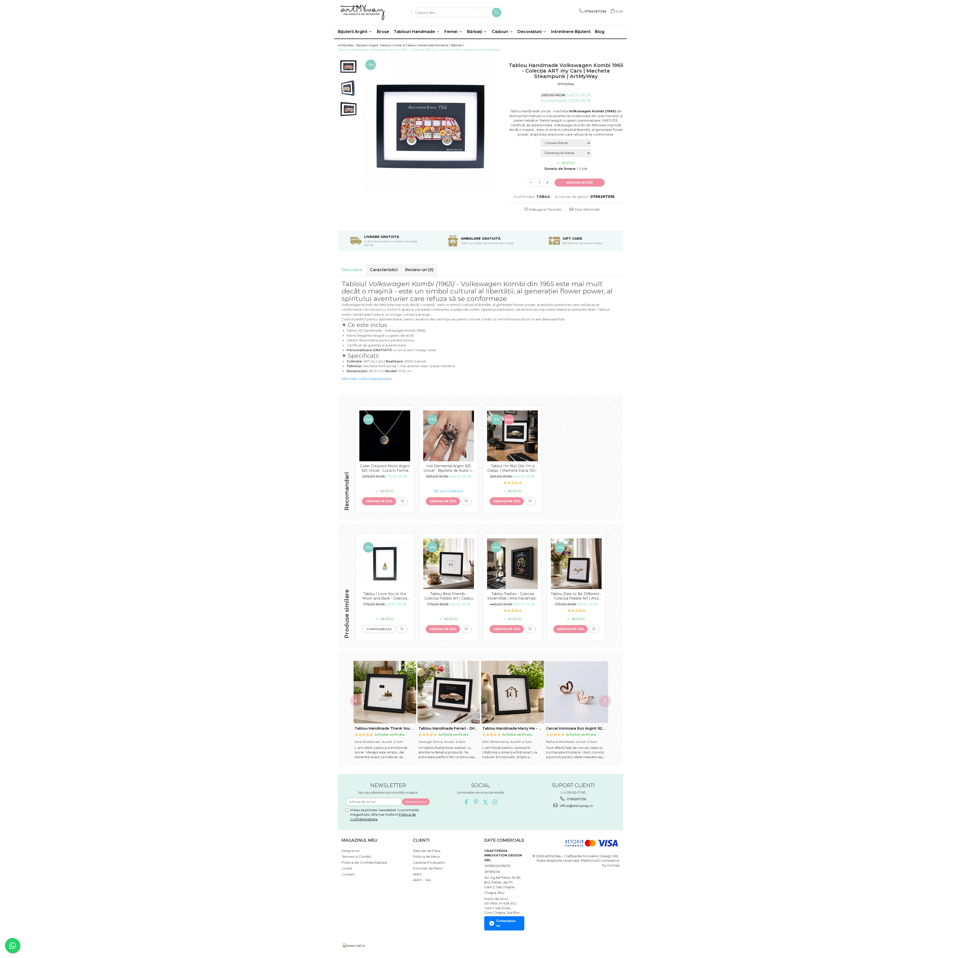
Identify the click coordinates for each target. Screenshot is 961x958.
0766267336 (576, 799)
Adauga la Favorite (544, 209)
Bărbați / (458, 45)
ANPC (417, 874)
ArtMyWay (566, 84)
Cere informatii (586, 209)
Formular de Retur (428, 868)
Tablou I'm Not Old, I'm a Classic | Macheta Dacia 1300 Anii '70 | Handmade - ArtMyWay (512, 468)
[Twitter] (485, 802)
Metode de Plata (426, 851)
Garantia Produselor (429, 862)
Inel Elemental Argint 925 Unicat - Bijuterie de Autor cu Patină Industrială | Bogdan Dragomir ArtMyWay (448, 468)
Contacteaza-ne (506, 923)
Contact (348, 874)
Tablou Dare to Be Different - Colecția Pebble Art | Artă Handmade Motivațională (576, 596)
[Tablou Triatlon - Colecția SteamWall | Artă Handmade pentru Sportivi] (512, 563)
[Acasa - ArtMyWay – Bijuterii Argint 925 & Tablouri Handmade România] (363, 12)
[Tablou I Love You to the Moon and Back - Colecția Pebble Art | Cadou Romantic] (384, 563)
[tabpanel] (431, 125)
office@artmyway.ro (576, 806)
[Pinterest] (475, 802)
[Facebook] (466, 802)
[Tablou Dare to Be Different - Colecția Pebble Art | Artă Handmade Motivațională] (576, 563)
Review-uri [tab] (419, 269)
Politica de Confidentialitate (364, 862)
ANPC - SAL (422, 880)
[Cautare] (496, 12)
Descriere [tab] (352, 269)
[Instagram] (495, 802)
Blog (599, 31)
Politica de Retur (426, 856)
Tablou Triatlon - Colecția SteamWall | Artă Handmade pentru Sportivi (512, 596)
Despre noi (351, 851)
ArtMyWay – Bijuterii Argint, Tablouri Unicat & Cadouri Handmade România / (394, 45)
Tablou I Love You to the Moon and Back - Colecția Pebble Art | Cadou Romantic (384, 596)
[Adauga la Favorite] (402, 501)
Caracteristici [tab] (384, 269)
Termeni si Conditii (356, 856)
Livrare (347, 868)
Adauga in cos (579, 182)
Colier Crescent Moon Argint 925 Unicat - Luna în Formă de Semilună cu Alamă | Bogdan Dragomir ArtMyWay (385, 468)
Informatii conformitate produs (366, 379)
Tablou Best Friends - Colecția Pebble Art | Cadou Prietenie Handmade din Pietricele (448, 596)
